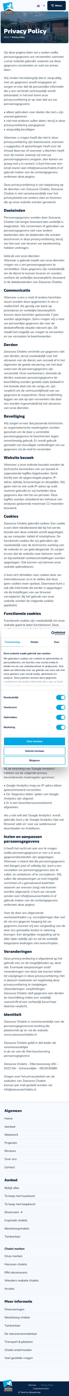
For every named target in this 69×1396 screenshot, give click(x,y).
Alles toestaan (35, 741)
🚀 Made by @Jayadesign (29, 1392)
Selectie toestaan (34, 751)
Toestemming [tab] (12, 642)
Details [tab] (35, 642)
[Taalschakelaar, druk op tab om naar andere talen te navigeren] (41, 5)
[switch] (60, 707)
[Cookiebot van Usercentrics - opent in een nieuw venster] (51, 633)
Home (6, 37)
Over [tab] (56, 642)
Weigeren (34, 760)
